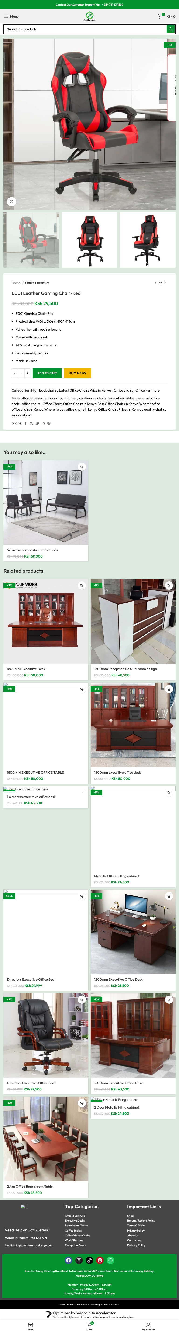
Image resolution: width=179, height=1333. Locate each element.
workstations (21, 415)
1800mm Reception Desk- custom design (125, 669)
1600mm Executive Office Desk (118, 1083)
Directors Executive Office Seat (31, 979)
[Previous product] (155, 283)
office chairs (31, 404)
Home (16, 283)
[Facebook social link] (25, 423)
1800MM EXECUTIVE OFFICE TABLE (35, 772)
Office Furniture (37, 283)
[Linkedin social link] (43, 423)
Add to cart (47, 373)
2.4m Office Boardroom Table (30, 1186)
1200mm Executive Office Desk (118, 979)
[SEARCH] (171, 29)
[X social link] (31, 423)
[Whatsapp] (110, 1260)
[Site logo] (89, 16)
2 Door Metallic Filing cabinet (116, 1107)
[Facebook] (68, 1260)
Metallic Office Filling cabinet (116, 876)
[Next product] (165, 283)
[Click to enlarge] (11, 201)
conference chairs (92, 398)
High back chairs (43, 390)
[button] (82, 467)
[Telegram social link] (49, 423)
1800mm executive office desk (117, 772)
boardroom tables (63, 398)
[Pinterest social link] (37, 423)
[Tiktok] (89, 1260)
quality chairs (154, 409)
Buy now (77, 373)
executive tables (121, 398)
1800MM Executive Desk (26, 669)
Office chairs (123, 390)
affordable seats (33, 398)
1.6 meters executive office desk (31, 797)
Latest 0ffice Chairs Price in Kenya (85, 390)
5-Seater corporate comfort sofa (32, 550)
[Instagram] (79, 1260)
